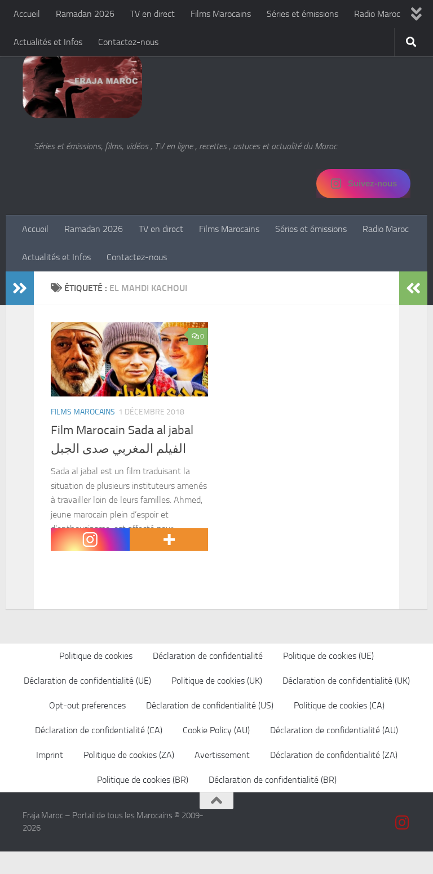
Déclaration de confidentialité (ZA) (333, 755)
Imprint (49, 755)
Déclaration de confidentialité (208, 655)
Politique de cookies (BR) (142, 779)
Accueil (27, 13)
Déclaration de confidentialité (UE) (87, 680)
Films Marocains (221, 13)
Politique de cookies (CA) (339, 705)
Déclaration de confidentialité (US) (209, 705)
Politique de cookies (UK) (216, 680)
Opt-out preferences (87, 705)
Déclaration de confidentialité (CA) (98, 730)
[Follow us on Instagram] (402, 823)
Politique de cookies (95, 655)
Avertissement (222, 755)
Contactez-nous (128, 42)
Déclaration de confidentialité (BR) (273, 779)
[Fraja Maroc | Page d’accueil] (82, 84)
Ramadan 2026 (85, 13)
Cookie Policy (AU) (216, 730)
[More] (169, 539)
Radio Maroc (377, 13)
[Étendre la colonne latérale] (20, 288)
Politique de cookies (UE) (328, 655)
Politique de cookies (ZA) (128, 755)
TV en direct (152, 13)
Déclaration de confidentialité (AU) (334, 730)
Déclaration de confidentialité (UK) (346, 680)
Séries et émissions (302, 13)
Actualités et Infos (48, 42)
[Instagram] (90, 539)
